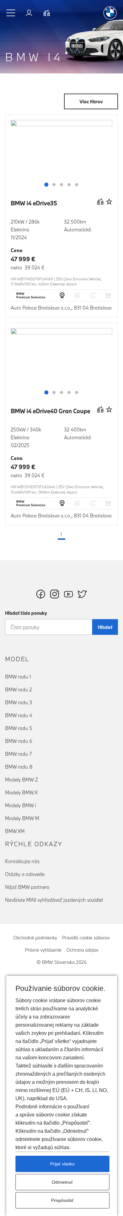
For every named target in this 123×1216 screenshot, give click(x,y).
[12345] (61, 158)
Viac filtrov (91, 102)
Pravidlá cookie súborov (86, 938)
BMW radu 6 (18, 741)
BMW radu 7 (18, 754)
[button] (11, 13)
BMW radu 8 (18, 767)
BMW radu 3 (18, 702)
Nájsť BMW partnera (27, 887)
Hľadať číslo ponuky (26, 613)
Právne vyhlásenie (43, 950)
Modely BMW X (21, 792)
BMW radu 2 (18, 689)
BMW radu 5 (18, 728)
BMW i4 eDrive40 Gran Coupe (50, 411)
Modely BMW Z (21, 779)
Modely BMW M (22, 818)
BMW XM (15, 831)
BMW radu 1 (18, 676)
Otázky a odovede (24, 874)
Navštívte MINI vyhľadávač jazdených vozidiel (54, 900)
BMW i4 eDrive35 (34, 203)
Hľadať (105, 627)
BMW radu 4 (18, 715)
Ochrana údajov (82, 950)
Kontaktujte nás (22, 861)
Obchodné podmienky (35, 938)
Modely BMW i (20, 805)
